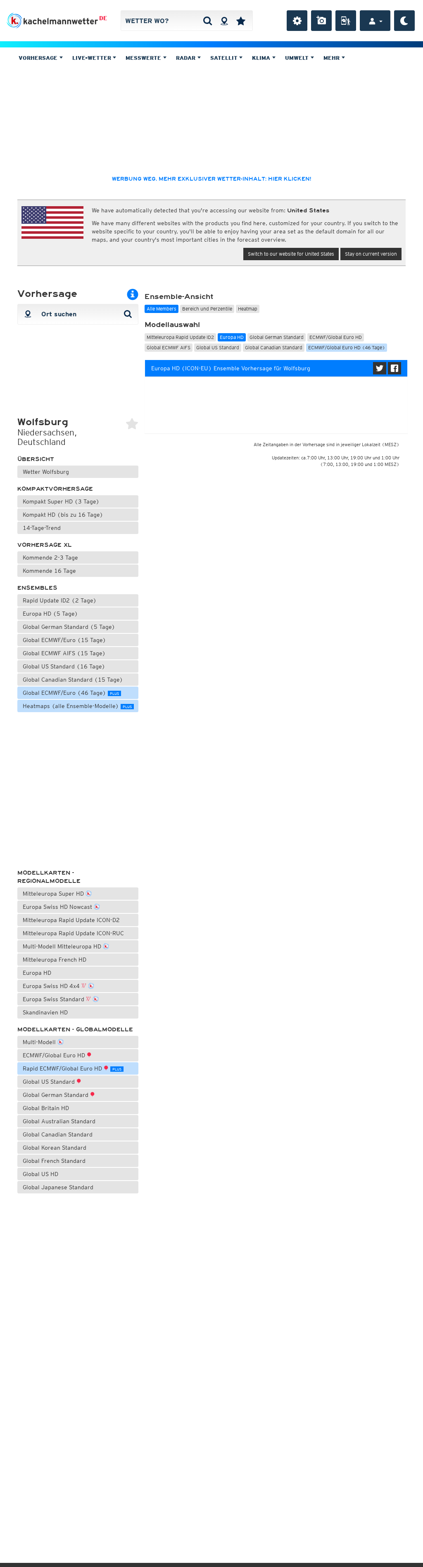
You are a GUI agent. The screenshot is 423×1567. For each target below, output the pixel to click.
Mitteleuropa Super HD (54, 893)
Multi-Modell (40, 1042)
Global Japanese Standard (58, 1187)
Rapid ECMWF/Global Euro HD (72, 1068)
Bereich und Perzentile (207, 309)
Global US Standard (49, 1081)
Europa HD (37, 972)
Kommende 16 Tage (49, 570)
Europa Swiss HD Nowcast (58, 906)
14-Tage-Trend (42, 528)
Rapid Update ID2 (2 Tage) (60, 600)
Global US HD (40, 1174)
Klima (262, 58)
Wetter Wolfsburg (46, 471)
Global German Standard (56, 1095)
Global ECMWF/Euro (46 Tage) (71, 692)
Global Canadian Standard (58, 1134)
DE (103, 18)
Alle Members (161, 309)
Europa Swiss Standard (54, 999)
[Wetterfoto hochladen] (321, 20)
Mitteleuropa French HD (54, 959)
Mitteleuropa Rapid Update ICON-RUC (73, 933)
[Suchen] (207, 20)
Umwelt (297, 58)
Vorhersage (39, 58)
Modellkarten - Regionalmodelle (49, 877)
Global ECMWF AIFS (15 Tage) (64, 653)
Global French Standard (54, 1161)
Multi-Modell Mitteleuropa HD (63, 946)
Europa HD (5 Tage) (50, 613)
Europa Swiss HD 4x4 (52, 986)
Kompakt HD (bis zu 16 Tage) (63, 514)
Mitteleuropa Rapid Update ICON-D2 (71, 920)
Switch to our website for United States (291, 254)
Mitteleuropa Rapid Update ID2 (180, 337)
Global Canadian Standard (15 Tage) (73, 679)
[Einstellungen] (297, 20)
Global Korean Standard (54, 1147)
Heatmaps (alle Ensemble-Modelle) (77, 706)
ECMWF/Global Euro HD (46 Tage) (346, 347)
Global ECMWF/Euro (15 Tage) (64, 640)
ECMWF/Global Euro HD (55, 1055)
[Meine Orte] (240, 20)
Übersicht (35, 459)
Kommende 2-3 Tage (50, 557)
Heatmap (247, 309)
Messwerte (144, 58)
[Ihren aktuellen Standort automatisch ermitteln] (224, 20)
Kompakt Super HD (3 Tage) (61, 501)
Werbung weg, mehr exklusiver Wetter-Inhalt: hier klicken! (211, 179)
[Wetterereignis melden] (345, 20)
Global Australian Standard (59, 1121)
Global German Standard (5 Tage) (69, 627)
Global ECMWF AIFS (168, 347)
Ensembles (37, 588)
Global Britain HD (46, 1108)
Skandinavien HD (45, 1012)
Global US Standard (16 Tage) (64, 666)
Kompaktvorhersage (55, 489)
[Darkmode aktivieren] (404, 20)
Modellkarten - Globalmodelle (75, 1029)
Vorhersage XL (44, 545)
